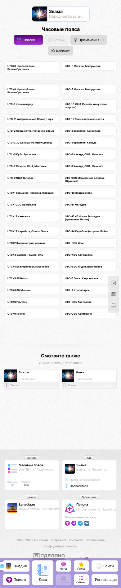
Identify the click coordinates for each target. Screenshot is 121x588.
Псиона (82, 504)
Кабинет (62, 51)
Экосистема (89, 497)
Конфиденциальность (60, 546)
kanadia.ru (27, 504)
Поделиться (44, 469)
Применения (91, 40)
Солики (58, 40)
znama (80, 469)
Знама (81, 465)
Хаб (89, 457)
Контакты (76, 540)
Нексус (32, 497)
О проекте (59, 540)
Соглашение (95, 540)
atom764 (25, 469)
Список (31, 40)
